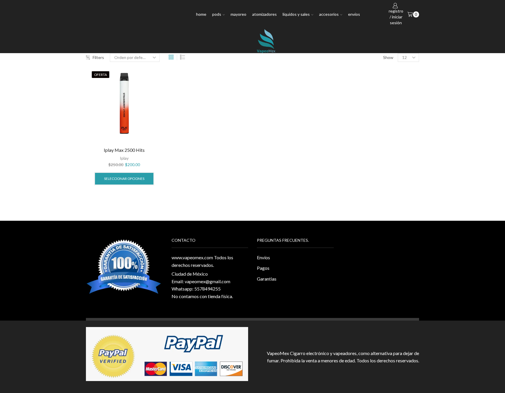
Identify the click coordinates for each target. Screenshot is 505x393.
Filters (98, 57)
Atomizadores (264, 14)
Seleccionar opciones (124, 178)
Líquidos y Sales (296, 14)
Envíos (354, 14)
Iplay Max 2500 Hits (124, 150)
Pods (216, 14)
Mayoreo (238, 14)
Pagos (263, 268)
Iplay (124, 158)
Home (201, 14)
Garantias (266, 278)
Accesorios (329, 14)
